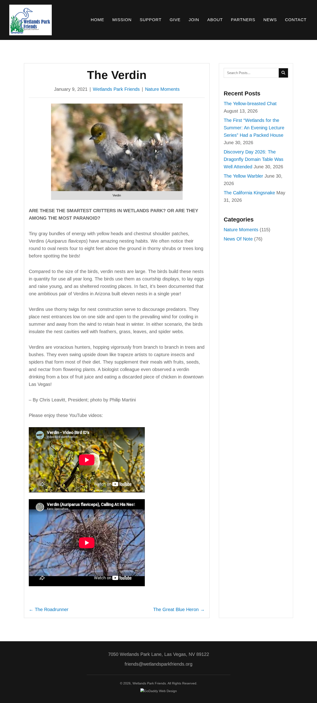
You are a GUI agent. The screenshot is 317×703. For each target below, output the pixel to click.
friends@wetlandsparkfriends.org (158, 664)
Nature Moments (162, 89)
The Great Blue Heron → (179, 609)
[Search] (283, 73)
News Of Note (238, 238)
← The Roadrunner (48, 609)
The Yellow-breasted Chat (250, 103)
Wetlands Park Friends (116, 89)
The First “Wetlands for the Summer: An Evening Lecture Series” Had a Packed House (254, 128)
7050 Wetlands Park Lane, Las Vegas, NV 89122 (158, 654)
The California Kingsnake (249, 192)
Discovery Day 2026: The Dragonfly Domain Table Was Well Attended (253, 159)
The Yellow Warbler (243, 176)
